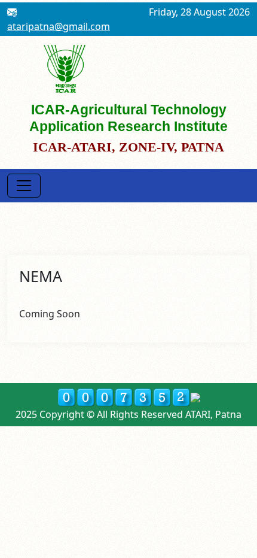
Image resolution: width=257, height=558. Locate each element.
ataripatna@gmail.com (58, 26)
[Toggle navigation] (24, 186)
